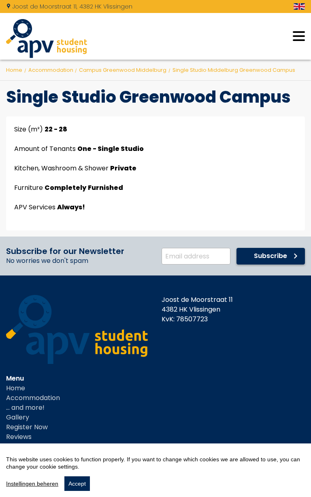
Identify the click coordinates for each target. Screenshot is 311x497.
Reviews (19, 436)
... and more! (25, 407)
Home (15, 388)
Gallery (17, 417)
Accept (77, 483)
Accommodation (33, 397)
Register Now (27, 427)
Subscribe (270, 255)
